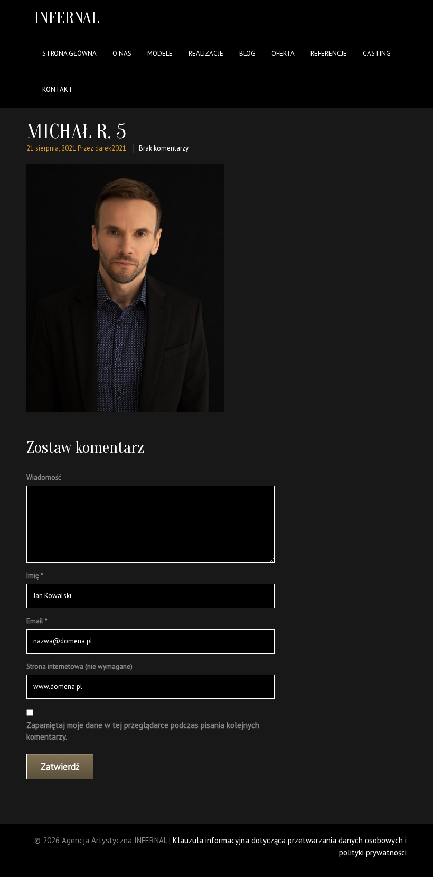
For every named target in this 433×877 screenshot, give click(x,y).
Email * (37, 621)
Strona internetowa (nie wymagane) (79, 666)
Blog (247, 53)
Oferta (283, 53)
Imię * (34, 575)
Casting (377, 53)
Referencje (328, 53)
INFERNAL (66, 17)
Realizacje (206, 53)
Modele (160, 53)
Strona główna (69, 53)
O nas (121, 53)
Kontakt (57, 89)
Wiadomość (43, 477)
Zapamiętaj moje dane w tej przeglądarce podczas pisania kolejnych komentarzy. (142, 731)
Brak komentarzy (164, 148)
